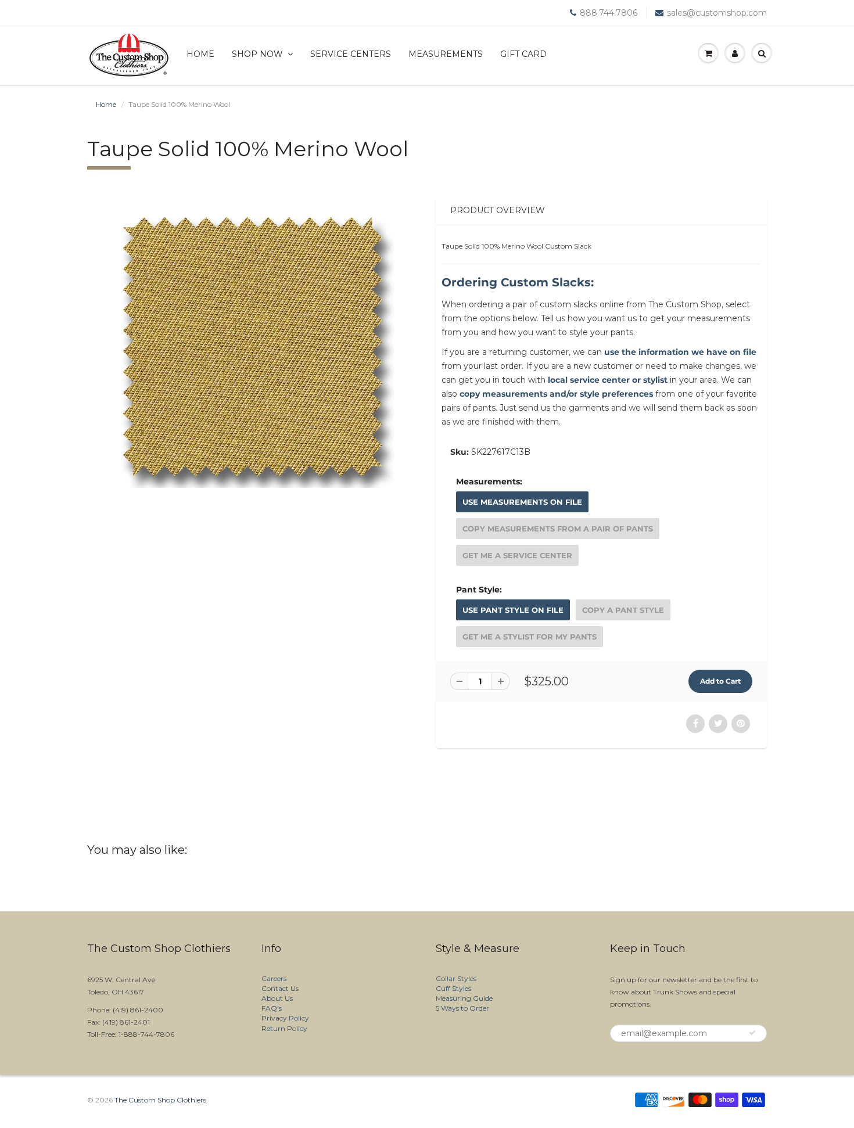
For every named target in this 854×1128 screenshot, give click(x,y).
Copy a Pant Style (623, 610)
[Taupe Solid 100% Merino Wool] (253, 347)
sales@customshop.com (717, 13)
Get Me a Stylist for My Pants (529, 636)
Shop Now (257, 54)
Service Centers (350, 54)
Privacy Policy (285, 1018)
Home (200, 54)
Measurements (445, 54)
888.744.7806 (608, 13)
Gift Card (523, 54)
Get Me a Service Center (517, 555)
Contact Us (280, 988)
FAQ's (271, 1008)
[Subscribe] (752, 1032)
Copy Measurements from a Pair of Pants (557, 528)
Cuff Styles (453, 988)
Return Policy (284, 1028)
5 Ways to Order (462, 1008)
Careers (273, 978)
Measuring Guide (464, 998)
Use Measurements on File (522, 501)
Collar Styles (456, 978)
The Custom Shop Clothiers (160, 1099)
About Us (277, 998)
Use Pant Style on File (513, 610)
